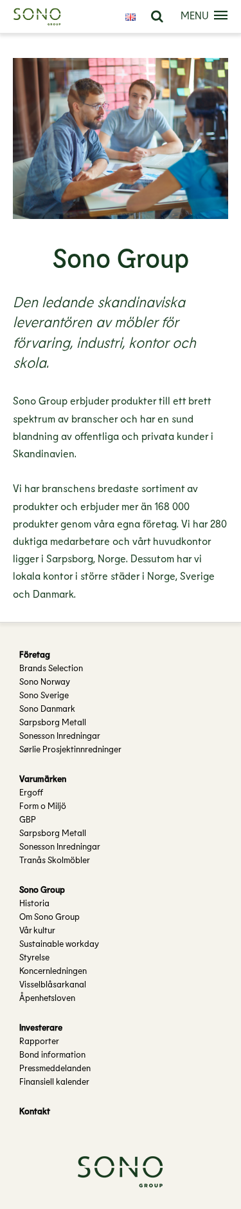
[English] (130, 16)
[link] (157, 16)
